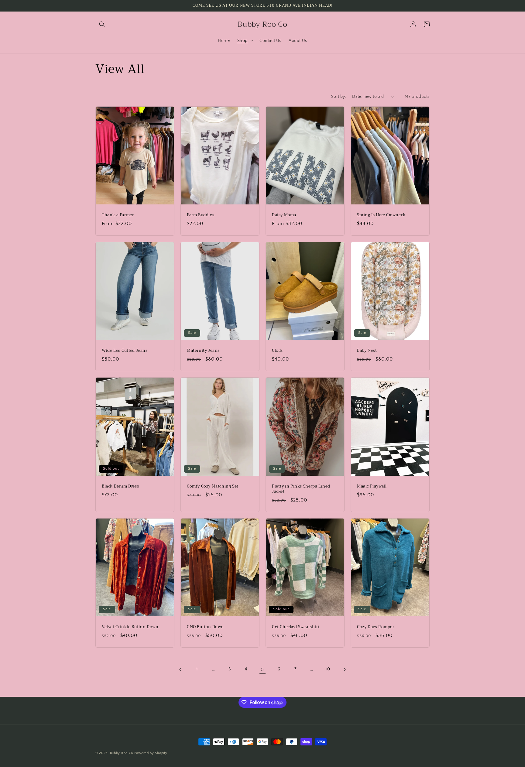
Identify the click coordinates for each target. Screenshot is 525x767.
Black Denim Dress (120, 486)
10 (328, 669)
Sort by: (338, 96)
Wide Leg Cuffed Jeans (125, 350)
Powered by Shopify (150, 753)
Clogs (277, 350)
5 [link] (262, 669)
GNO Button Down (205, 627)
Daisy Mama (284, 215)
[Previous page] (180, 669)
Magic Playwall (371, 486)
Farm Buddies (200, 215)
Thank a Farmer (118, 215)
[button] (102, 24)
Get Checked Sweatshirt (296, 627)
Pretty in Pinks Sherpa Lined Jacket (301, 489)
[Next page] (344, 669)
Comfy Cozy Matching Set (212, 486)
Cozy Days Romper (375, 627)
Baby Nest (367, 350)
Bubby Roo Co (121, 753)
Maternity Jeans (203, 350)
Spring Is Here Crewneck (381, 215)
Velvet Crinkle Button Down (130, 627)
